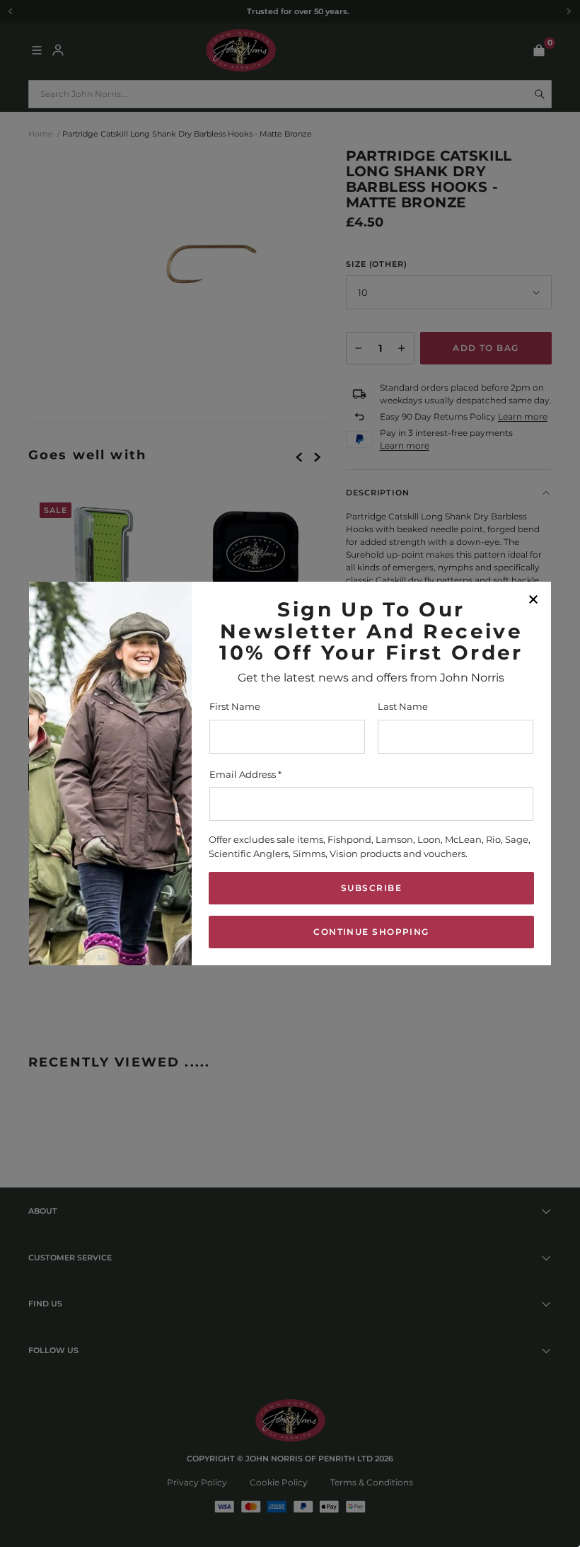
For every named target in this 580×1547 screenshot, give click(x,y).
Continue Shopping (371, 931)
